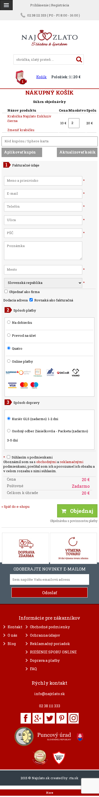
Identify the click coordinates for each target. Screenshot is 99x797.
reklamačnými (71, 461)
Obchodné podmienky (50, 626)
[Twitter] (50, 718)
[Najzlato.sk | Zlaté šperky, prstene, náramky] (49, 52)
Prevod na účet (24, 335)
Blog (12, 643)
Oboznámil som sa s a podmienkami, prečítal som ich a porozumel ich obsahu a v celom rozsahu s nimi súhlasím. (49, 466)
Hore (49, 792)
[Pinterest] (62, 718)
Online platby (22, 361)
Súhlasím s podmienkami (28, 457)
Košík (41, 76)
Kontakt (15, 626)
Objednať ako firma (24, 291)
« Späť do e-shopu (15, 506)
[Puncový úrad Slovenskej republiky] (49, 736)
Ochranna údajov (45, 635)
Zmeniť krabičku (20, 130)
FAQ (33, 668)
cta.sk (73, 778)
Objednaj (79, 510)
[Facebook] (26, 718)
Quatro (17, 348)
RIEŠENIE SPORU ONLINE (53, 652)
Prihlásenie (39, 5)
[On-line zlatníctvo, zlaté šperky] (6, 5)
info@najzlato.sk (49, 693)
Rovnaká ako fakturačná (53, 300)
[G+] (38, 718)
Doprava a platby (45, 660)
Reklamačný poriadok (50, 643)
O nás (12, 635)
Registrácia (60, 5)
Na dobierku (22, 322)
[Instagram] (73, 718)
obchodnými (46, 461)
